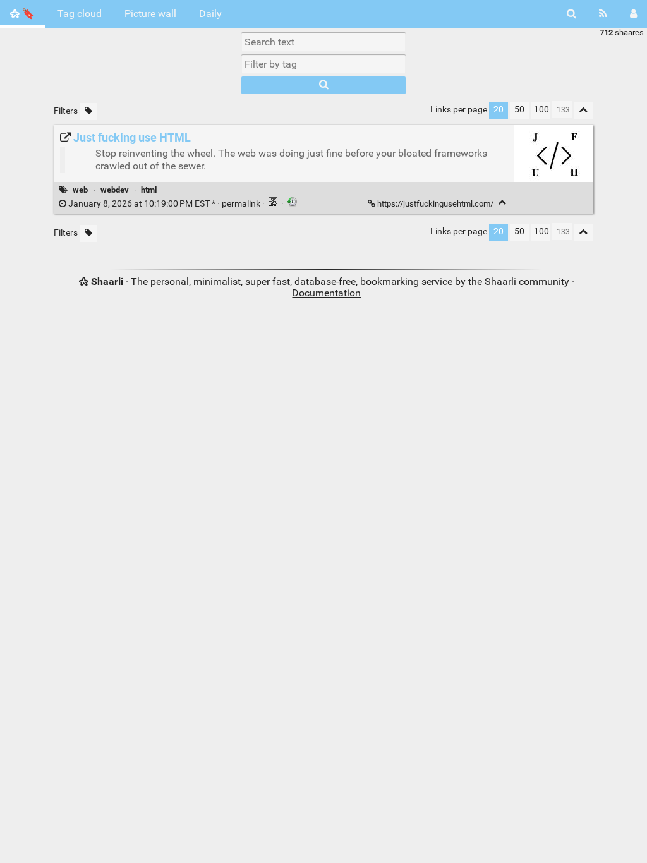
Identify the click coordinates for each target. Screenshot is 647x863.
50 (519, 109)
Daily (210, 14)
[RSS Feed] (603, 14)
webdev (114, 190)
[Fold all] (583, 110)
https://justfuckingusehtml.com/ (435, 203)
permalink (164, 203)
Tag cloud (79, 14)
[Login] (633, 14)
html (149, 190)
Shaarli (107, 281)
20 (498, 109)
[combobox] (323, 63)
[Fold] (502, 202)
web (80, 190)
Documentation (326, 293)
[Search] (571, 14)
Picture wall (150, 14)
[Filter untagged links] (88, 111)
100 (541, 109)
